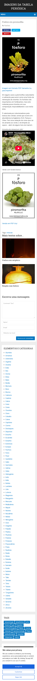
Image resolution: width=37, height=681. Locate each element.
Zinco (7, 605)
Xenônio (8, 602)
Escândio (8, 438)
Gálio (7, 462)
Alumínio (8, 353)
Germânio (9, 465)
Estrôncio (8, 444)
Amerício (8, 356)
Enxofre (8, 435)
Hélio (7, 471)
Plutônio (8, 535)
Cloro (7, 413)
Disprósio (8, 432)
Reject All (18, 677)
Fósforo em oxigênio (11, 260)
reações (20, 634)
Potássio (8, 541)
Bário (7, 380)
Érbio (7, 377)
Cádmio (8, 398)
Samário (8, 565)
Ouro (7, 523)
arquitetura (20, 622)
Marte (21, 628)
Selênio (8, 571)
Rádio (7, 553)
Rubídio (8, 559)
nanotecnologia (19, 631)
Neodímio (9, 514)
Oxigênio (8, 526)
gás (13, 625)
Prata (7, 547)
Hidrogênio (9, 474)
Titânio (7, 590)
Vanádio (8, 599)
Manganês (9, 498)
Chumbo (8, 410)
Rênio (7, 556)
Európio (8, 447)
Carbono (8, 395)
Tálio (7, 577)
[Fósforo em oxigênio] (18, 248)
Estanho (8, 441)
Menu (3, 14)
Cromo (7, 425)
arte (27, 622)
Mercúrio (8, 501)
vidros (17, 637)
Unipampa (8, 637)
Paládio (8, 529)
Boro (7, 389)
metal (28, 628)
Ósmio (7, 374)
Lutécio (8, 492)
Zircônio (8, 608)
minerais (10, 233)
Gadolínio (8, 459)
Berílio (7, 383)
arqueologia (9, 622)
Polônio (8, 538)
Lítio (7, 489)
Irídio (7, 480)
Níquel (7, 508)
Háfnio (7, 468)
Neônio (8, 511)
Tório (7, 583)
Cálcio (7, 401)
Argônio (8, 362)
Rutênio (8, 562)
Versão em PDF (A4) (9, 223)
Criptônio (8, 422)
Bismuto (8, 386)
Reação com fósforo (10, 286)
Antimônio (9, 359)
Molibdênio (9, 504)
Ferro (7, 453)
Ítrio (6, 371)
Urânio (7, 596)
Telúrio (7, 587)
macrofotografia (11, 628)
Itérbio (7, 483)
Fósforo (7, 26)
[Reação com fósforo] (18, 274)
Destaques (9, 429)
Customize (18, 672)
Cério (7, 404)
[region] (18, 664)
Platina (7, 532)
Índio (7, 368)
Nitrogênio (9, 520)
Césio (7, 407)
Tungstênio (9, 593)
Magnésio (9, 495)
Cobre (7, 419)
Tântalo (8, 580)
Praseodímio (10, 544)
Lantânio (8, 486)
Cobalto (8, 416)
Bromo (7, 392)
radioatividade (10, 634)
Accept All (18, 666)
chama (7, 625)
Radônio (8, 550)
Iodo (7, 477)
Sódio (7, 568)
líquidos (20, 625)
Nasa (29, 631)
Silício (7, 574)
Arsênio (8, 365)
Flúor (7, 456)
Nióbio (7, 517)
